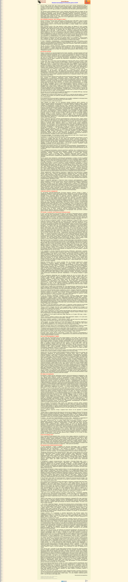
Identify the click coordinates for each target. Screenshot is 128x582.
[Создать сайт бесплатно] (64, 581)
